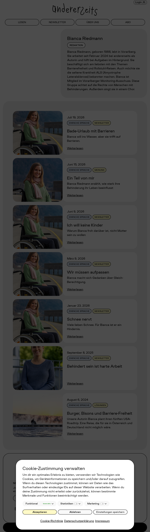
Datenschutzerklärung (79, 521)
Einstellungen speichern (110, 512)
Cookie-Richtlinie (51, 521)
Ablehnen (75, 512)
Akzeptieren (40, 512)
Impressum (102, 521)
